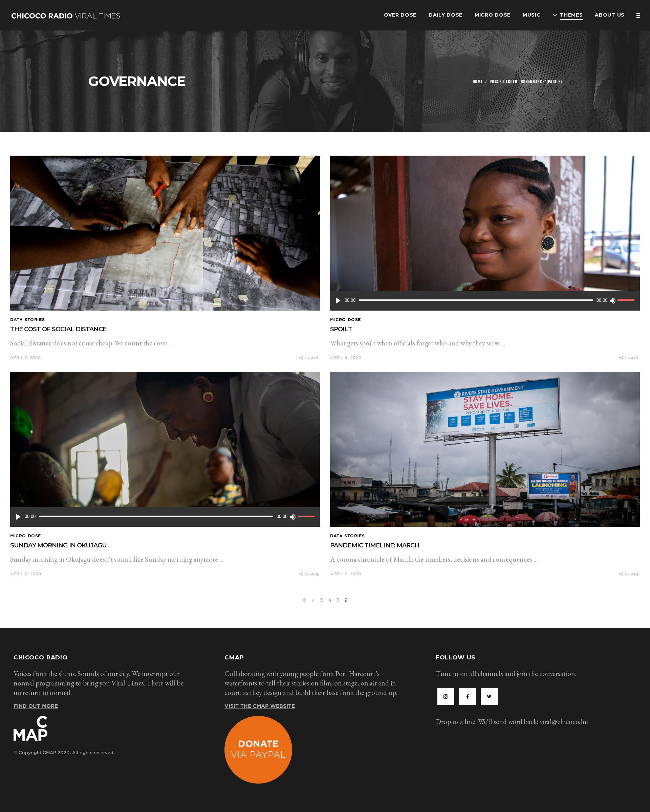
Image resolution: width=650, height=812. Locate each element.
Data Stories (27, 319)
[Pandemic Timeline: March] (485, 449)
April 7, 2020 (25, 357)
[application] (485, 300)
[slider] (627, 300)
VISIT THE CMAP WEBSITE (259, 706)
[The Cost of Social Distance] (165, 233)
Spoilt (341, 329)
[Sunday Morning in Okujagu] (165, 449)
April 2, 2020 (345, 573)
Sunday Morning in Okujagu (58, 545)
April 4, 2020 (345, 357)
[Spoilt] (485, 233)
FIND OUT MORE (36, 706)
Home (478, 81)
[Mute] (612, 300)
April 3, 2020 (25, 573)
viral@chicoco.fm (564, 721)
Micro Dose (345, 319)
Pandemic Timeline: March (374, 545)
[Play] (338, 300)
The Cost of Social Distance (58, 329)
